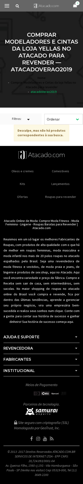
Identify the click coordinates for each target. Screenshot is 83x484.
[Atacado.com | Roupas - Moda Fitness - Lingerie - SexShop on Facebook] (32, 438)
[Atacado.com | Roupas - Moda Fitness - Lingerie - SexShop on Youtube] (45, 438)
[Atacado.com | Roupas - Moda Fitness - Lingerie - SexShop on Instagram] (38, 438)
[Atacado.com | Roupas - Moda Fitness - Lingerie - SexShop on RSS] (52, 438)
